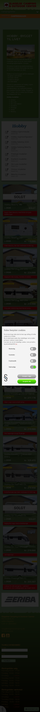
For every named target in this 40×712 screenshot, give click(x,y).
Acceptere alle (27, 381)
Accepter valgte (26, 376)
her (16, 344)
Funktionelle (12, 361)
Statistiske (12, 355)
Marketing (12, 348)
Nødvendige (12, 367)
